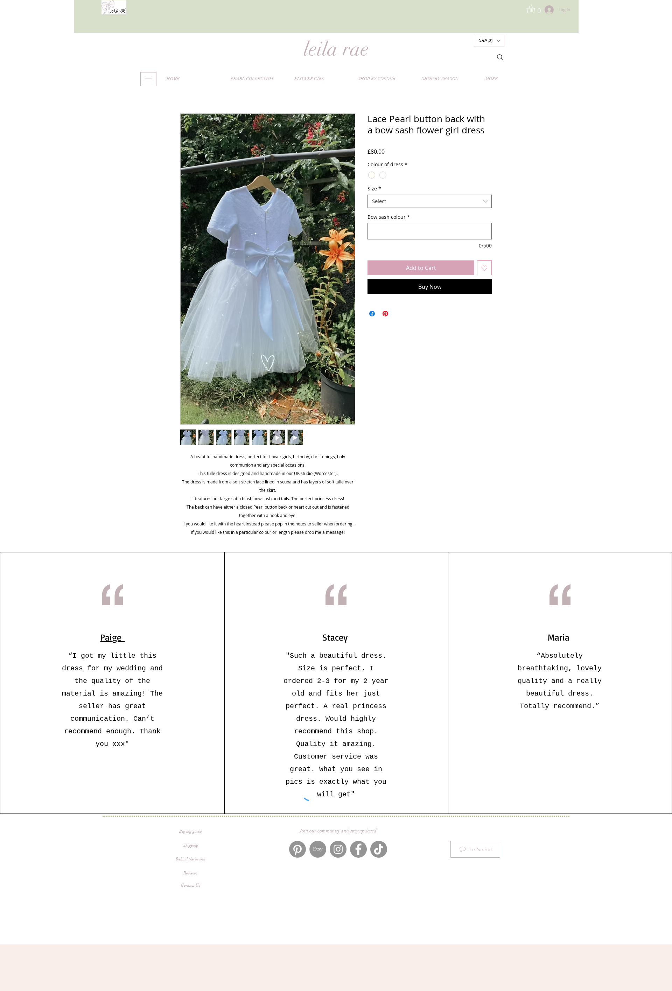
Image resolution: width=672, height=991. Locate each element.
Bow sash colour (389, 217)
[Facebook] (358, 849)
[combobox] (430, 201)
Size (374, 189)
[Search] (500, 57)
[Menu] (148, 79)
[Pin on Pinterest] (385, 313)
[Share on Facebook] (372, 313)
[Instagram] (338, 849)
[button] (535, 9)
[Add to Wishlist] (484, 267)
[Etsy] (317, 849)
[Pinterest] (297, 849)
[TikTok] (378, 849)
